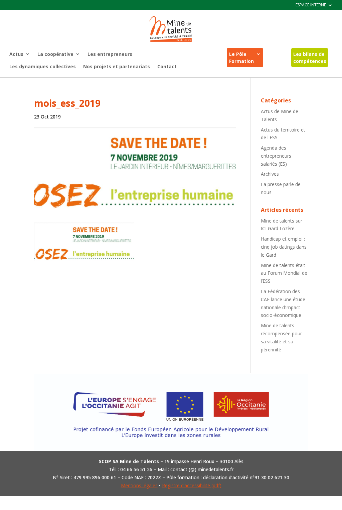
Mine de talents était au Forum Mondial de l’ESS (284, 273)
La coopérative (55, 54)
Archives (270, 174)
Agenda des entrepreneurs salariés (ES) (276, 156)
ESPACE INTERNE (311, 5)
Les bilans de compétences (309, 57)
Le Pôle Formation (241, 57)
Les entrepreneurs (110, 54)
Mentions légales (139, 485)
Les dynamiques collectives (42, 66)
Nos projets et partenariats (116, 66)
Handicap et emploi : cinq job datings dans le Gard (284, 247)
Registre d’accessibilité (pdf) (191, 485)
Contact (167, 66)
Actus (16, 54)
